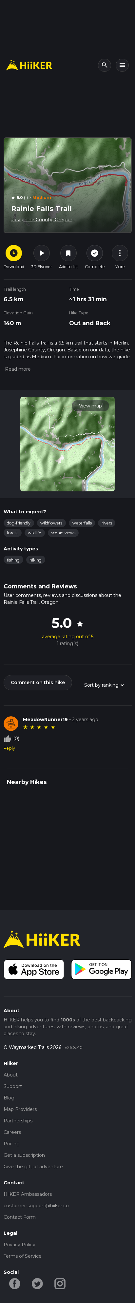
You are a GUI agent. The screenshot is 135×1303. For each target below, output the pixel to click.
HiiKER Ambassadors (28, 1194)
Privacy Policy (19, 1245)
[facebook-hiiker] (15, 1283)
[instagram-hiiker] (60, 1283)
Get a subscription (24, 1155)
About (11, 1075)
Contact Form (20, 1217)
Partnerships (18, 1121)
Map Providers (20, 1109)
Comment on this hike (38, 682)
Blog (9, 1098)
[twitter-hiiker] (37, 1283)
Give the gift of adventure (33, 1167)
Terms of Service (23, 1256)
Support (13, 1086)
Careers (12, 1132)
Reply (9, 748)
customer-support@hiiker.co (36, 1206)
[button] (17, 369)
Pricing (12, 1144)
